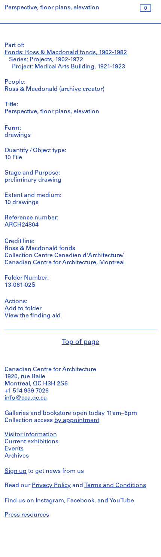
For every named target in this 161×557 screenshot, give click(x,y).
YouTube (121, 501)
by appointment (76, 421)
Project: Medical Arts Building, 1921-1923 (68, 67)
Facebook (80, 501)
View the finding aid (32, 316)
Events (14, 449)
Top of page (80, 342)
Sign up (15, 471)
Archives (16, 456)
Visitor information (30, 435)
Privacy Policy (51, 486)
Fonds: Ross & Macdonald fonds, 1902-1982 (65, 53)
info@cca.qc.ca (25, 398)
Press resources (26, 515)
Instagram (50, 501)
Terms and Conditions (115, 486)
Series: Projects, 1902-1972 (46, 60)
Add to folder (23, 309)
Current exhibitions (31, 442)
